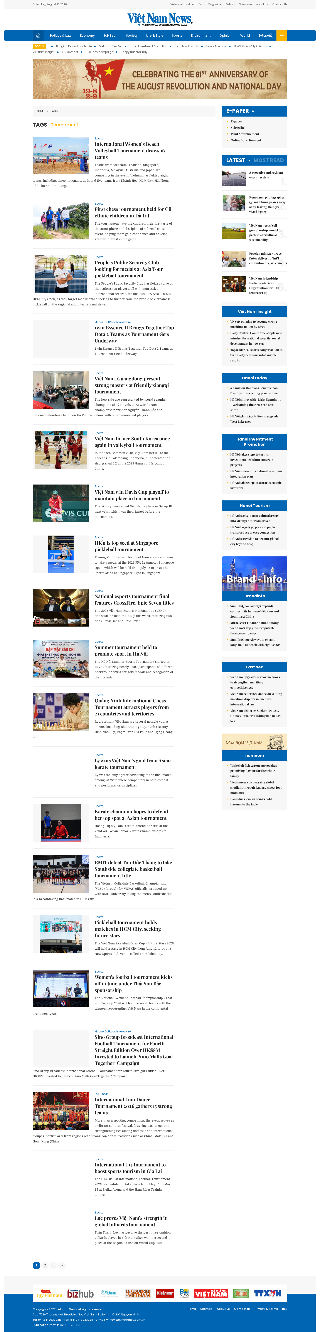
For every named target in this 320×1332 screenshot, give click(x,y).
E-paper (237, 111)
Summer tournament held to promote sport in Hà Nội (126, 650)
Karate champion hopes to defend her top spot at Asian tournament (131, 814)
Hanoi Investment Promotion (148, 46)
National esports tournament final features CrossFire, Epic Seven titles (134, 599)
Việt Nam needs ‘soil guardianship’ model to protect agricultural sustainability (265, 232)
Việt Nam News (160, 19)
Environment (201, 35)
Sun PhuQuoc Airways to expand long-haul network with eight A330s (255, 642)
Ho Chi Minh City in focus (250, 46)
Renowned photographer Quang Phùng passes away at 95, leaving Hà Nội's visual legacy (267, 204)
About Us (262, 4)
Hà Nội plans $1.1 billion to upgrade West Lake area (254, 419)
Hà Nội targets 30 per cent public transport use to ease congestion (253, 529)
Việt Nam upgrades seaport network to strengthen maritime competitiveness (255, 682)
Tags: (41, 124)
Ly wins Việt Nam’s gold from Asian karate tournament (133, 763)
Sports (177, 35)
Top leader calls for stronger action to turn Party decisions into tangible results (256, 355)
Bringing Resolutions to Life (74, 46)
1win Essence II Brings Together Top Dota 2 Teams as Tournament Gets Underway (134, 334)
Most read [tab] (269, 160)
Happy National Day (134, 52)
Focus (39, 46)
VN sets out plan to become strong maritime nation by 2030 (253, 324)
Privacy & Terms (266, 1309)
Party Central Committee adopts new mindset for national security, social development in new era (256, 338)
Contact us (242, 1309)
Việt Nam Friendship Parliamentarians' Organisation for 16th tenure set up (264, 285)
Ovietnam (245, 4)
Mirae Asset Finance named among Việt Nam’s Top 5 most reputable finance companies (254, 628)
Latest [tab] (235, 160)
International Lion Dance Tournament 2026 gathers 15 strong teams (133, 1106)
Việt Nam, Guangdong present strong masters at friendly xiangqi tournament (132, 385)
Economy (87, 35)
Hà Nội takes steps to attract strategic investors (255, 485)
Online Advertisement (246, 140)
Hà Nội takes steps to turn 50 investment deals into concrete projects (251, 459)
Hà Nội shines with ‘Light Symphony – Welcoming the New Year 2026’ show (255, 404)
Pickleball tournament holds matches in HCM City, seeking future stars (128, 929)
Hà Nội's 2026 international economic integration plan (256, 473)
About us (223, 1309)
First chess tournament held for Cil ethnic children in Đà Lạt (133, 212)
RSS (284, 1309)
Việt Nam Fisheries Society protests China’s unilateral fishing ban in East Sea (255, 715)
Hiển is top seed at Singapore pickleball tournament (126, 545)
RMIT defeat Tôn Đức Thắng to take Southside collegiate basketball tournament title (133, 869)
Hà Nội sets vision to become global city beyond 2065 (254, 541)
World (245, 35)
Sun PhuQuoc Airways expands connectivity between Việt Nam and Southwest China (254, 611)
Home (40, 111)
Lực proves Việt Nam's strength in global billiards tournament (131, 1221)
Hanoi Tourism (216, 46)
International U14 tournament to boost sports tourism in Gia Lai (130, 1167)
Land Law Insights (187, 46)
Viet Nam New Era (110, 46)
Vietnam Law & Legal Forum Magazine (195, 4)
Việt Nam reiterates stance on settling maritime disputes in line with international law (256, 699)
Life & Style (154, 35)
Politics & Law (60, 35)
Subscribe (237, 127)
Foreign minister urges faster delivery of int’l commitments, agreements (268, 258)
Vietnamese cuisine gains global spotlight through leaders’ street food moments (256, 787)
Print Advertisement (245, 134)
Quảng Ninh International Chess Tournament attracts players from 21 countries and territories (132, 707)
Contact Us (279, 4)
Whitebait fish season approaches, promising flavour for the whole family (254, 770)
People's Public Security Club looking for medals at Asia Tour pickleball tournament (129, 269)
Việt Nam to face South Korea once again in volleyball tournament (132, 441)
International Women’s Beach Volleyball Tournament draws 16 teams (130, 150)
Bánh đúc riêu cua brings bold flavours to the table (251, 801)
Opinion (225, 35)
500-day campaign (99, 52)
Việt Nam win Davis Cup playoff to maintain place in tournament (132, 495)
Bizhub (230, 4)
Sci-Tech (110, 35)
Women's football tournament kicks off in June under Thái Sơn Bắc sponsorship (134, 983)
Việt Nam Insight (43, 52)
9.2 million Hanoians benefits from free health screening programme (254, 390)
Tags (54, 111)
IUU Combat (70, 52)
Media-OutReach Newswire (113, 322)
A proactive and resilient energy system (266, 174)
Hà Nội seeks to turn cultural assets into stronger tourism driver (254, 518)
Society (132, 35)
